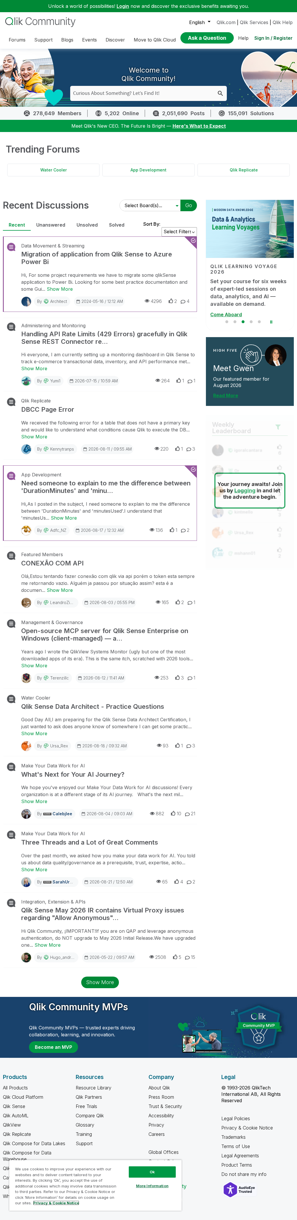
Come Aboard (226, 314)
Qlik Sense (14, 1106)
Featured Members (42, 554)
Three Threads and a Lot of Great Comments (89, 842)
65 (165, 882)
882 (160, 813)
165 (165, 602)
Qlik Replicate (244, 169)
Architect (58, 301)
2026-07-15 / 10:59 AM (96, 380)
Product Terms (236, 1165)
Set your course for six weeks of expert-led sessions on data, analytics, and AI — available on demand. (248, 292)
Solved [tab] (116, 225)
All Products (15, 1088)
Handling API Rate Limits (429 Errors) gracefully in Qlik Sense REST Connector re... (104, 337)
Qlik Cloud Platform (23, 1097)
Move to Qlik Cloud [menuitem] (155, 40)
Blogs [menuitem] (67, 40)
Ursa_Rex (59, 745)
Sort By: (151, 224)
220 (164, 449)
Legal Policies (235, 1118)
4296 (156, 301)
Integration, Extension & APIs (53, 902)
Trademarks (233, 1137)
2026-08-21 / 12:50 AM (111, 881)
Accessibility (161, 1115)
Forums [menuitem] (17, 40)
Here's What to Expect (199, 126)
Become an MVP (53, 1047)
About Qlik (159, 1088)
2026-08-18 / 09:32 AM (104, 745)
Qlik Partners (89, 1097)
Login (123, 6)
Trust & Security (165, 1106)
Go (188, 205)
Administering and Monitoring (53, 325)
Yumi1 (55, 380)
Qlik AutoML (15, 1115)
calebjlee (62, 813)
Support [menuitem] (43, 40)
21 (193, 813)
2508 (160, 957)
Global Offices (163, 1152)
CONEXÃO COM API (52, 563)
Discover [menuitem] (115, 40)
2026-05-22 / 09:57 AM (112, 957)
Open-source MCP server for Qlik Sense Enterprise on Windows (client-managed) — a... (104, 634)
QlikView (12, 1125)
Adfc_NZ (58, 530)
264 (165, 381)
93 (166, 746)
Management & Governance (52, 622)
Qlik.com (226, 22)
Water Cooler (53, 169)
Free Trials (86, 1106)
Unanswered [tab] (50, 225)
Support (84, 1143)
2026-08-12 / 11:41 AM (103, 677)
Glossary (85, 1125)
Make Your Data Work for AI (53, 766)
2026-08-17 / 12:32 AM (102, 530)
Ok (152, 1172)
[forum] (10, 247)
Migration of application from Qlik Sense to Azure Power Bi (96, 257)
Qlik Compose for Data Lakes (34, 1143)
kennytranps (62, 449)
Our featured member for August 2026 (241, 382)
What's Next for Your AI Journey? (72, 774)
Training (84, 1134)
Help (243, 38)
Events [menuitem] (89, 40)
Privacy (156, 1125)
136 (159, 530)
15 (193, 957)
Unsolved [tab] (87, 225)
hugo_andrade (64, 957)
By (52, 301)
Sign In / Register (273, 38)
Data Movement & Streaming (52, 246)
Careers (156, 1134)
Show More (60, 289)
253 (164, 678)
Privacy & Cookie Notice (247, 1128)
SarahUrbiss (65, 881)
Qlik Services (254, 22)
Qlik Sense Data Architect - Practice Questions (92, 706)
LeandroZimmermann (70, 602)
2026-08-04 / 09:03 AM (109, 813)
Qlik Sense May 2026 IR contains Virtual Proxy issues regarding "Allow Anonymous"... (102, 913)
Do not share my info (244, 1174)
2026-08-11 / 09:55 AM (110, 449)
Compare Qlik (90, 1115)
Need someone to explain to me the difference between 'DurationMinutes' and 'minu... (106, 486)
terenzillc (59, 677)
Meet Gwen (233, 368)
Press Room (161, 1097)
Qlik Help (283, 22)
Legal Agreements (240, 1155)
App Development (148, 169)
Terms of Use (235, 1146)
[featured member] (276, 355)
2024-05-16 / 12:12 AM (102, 301)
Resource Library (93, 1088)
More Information (152, 1185)
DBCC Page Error (47, 409)
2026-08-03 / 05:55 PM (112, 602)
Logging (245, 490)
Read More (225, 395)
